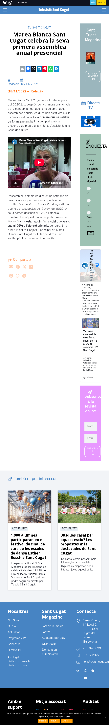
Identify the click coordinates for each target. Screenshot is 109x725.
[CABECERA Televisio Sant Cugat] (54, 9)
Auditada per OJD (53, 638)
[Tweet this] (33, 69)
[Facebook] (92, 670)
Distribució (49, 644)
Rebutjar (54, 721)
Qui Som (13, 620)
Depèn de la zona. (89, 221)
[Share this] (28, 69)
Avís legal (13, 657)
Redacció (13, 84)
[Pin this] (44, 69)
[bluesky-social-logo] (5, 3)
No (88, 205)
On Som (13, 626)
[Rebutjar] (105, 717)
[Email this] (22, 69)
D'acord (42, 721)
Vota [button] (91, 233)
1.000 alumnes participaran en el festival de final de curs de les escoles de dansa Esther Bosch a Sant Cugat (28, 546)
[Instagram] (85, 670)
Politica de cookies (19, 665)
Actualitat (19, 528)
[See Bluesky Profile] (97, 265)
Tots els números (52, 626)
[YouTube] (85, 678)
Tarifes (46, 632)
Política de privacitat (19, 661)
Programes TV (17, 638)
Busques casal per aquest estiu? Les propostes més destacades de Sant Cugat (78, 544)
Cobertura (14, 644)
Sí (88, 193)
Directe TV (14, 650)
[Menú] (5, 9)
